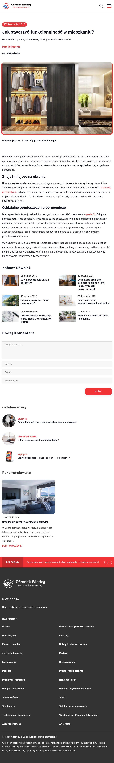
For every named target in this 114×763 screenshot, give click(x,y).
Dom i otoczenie (11, 46)
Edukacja (64, 635)
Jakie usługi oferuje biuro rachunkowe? (38, 440)
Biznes (6, 626)
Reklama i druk (67, 679)
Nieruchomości (67, 662)
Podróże (7, 670)
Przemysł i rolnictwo (13, 679)
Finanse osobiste (11, 644)
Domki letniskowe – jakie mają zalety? (35, 302)
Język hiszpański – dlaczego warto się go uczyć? (44, 458)
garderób (90, 214)
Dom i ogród (9, 635)
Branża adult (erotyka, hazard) (76, 626)
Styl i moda (8, 706)
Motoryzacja (9, 662)
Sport (62, 697)
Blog (4, 607)
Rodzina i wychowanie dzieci (75, 688)
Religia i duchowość (13, 688)
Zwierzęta (65, 724)
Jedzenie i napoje (12, 653)
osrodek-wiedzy (11, 53)
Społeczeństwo (10, 697)
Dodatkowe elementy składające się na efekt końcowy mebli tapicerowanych (91, 284)
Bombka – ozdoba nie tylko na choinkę (93, 317)
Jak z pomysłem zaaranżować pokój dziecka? (94, 302)
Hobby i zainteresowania (73, 644)
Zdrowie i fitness (11, 724)
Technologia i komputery (16, 715)
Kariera (63, 653)
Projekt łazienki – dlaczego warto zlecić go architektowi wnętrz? (36, 318)
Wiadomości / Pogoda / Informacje (78, 715)
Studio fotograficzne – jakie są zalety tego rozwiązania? (47, 422)
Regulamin (41, 607)
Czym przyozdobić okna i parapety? (35, 281)
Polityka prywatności (21, 607)
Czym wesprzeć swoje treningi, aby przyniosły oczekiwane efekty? (63, 562)
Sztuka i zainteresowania (73, 706)
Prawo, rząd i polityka (71, 670)
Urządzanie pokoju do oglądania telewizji (25, 522)
